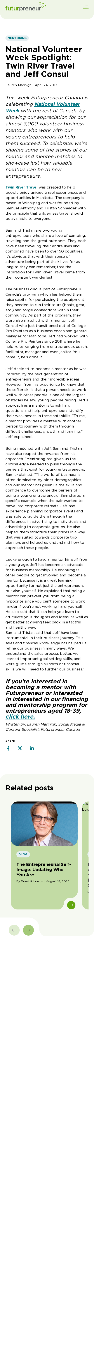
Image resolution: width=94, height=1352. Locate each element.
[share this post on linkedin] (31, 748)
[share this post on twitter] (20, 748)
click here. (20, 716)
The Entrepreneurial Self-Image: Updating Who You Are (43, 869)
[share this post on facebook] (8, 748)
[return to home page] (25, 7)
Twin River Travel (21, 187)
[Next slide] (28, 930)
